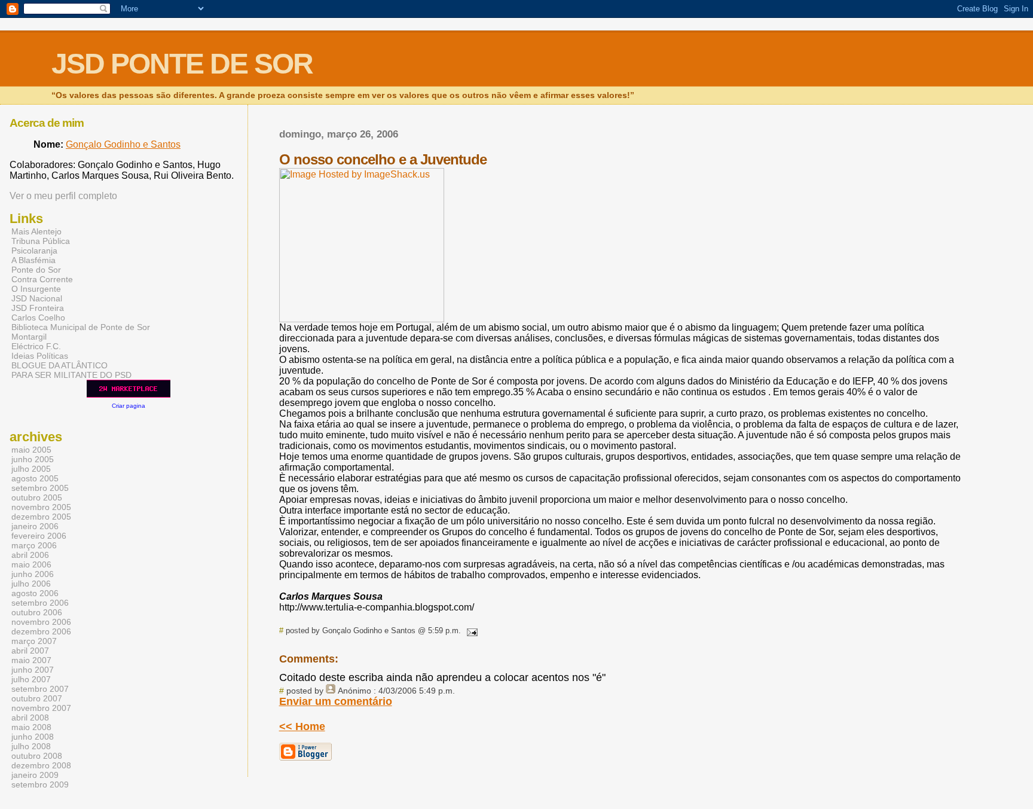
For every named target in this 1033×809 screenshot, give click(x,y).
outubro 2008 (36, 756)
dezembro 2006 (41, 631)
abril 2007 (30, 650)
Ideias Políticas (39, 356)
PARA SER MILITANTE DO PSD (71, 375)
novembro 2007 (41, 708)
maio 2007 (31, 660)
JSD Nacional (36, 298)
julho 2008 (31, 746)
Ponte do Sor (36, 269)
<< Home (302, 726)
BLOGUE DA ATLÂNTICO (59, 365)
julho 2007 (31, 679)
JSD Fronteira (37, 308)
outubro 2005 (36, 497)
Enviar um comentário (335, 701)
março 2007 (34, 641)
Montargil (29, 336)
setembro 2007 (40, 689)
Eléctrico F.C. (36, 346)
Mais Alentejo (36, 231)
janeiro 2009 (35, 775)
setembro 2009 (40, 784)
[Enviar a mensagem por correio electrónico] (470, 630)
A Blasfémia (33, 260)
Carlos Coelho (38, 317)
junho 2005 (32, 459)
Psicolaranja (34, 250)
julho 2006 (31, 583)
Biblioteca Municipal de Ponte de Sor (80, 327)
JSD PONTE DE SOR (182, 64)
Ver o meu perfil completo (63, 196)
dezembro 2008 (41, 765)
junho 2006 (32, 574)
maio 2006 (31, 564)
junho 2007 (32, 669)
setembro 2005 (40, 488)
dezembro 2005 (41, 516)
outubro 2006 (36, 612)
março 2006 (34, 545)
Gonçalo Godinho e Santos (123, 144)
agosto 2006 (35, 593)
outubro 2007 (36, 698)
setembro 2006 (40, 602)
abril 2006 (30, 555)
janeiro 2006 (35, 526)
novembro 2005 (41, 507)
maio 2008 (31, 727)
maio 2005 (31, 449)
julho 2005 (31, 469)
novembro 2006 (41, 622)
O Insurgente (36, 289)
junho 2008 (32, 736)
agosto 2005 (35, 478)
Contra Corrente (42, 279)
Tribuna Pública (40, 241)
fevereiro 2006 (38, 536)
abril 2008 (30, 717)
